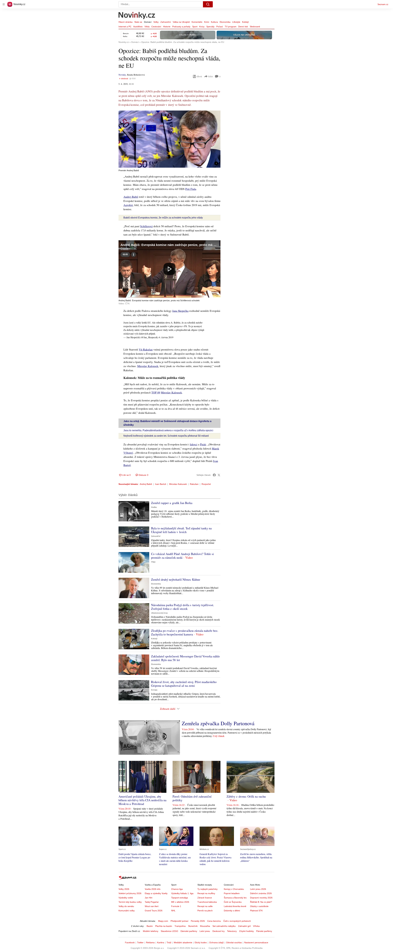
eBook (199, 76)
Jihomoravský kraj (159, 613)
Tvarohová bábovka (207, 902)
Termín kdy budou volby (130, 902)
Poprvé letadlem (232, 893)
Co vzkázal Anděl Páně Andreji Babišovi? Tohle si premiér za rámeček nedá (182, 556)
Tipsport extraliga (179, 897)
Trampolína (180, 926)
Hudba (154, 507)
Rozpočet (206, 484)
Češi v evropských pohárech (237, 921)
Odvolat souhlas (234, 942)
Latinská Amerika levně (235, 906)
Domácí (148, 22)
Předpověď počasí (179, 921)
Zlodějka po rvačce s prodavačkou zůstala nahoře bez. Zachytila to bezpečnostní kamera (184, 632)
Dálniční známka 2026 (261, 893)
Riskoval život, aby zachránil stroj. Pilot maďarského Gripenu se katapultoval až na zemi (184, 684)
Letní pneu (205, 931)
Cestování (156, 26)
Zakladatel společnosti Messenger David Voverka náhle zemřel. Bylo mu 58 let (185, 658)
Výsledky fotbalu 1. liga (182, 893)
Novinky (122, 74)
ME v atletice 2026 (180, 902)
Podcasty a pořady (181, 26)
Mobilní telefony (150, 931)
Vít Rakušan (146, 349)
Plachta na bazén (163, 926)
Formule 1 (176, 906)
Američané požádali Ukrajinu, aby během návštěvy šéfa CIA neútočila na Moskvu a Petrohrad (142, 800)
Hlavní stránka (125, 22)
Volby (156, 22)
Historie (166, 26)
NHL (173, 910)
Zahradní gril (244, 926)
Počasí (219, 26)
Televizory (232, 931)
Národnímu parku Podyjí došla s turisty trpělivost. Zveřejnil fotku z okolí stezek (182, 607)
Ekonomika (225, 22)
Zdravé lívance (204, 897)
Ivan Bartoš (160, 484)
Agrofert (128, 205)
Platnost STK (256, 910)
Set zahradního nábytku (224, 926)
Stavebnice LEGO (169, 931)
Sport (194, 26)
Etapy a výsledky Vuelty (156, 893)
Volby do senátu (126, 906)
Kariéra (160, 942)
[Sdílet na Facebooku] (214, 475)
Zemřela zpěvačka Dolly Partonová (218, 723)
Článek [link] (124, 248)
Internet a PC (125, 26)
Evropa (154, 690)
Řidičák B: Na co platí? (261, 902)
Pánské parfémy (264, 931)
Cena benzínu (214, 921)
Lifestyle (236, 22)
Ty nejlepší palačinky (207, 889)
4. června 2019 (166, 337)
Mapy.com (163, 921)
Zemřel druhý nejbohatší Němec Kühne (175, 579)
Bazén (150, 926)
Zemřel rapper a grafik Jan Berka (171, 503)
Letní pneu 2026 (258, 889)
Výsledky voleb (126, 897)
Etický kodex (201, 942)
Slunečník (193, 926)
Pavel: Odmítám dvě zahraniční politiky (192, 798)
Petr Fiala (190, 189)
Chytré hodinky (246, 931)
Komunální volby (127, 910)
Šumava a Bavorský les (235, 897)
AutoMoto (138, 26)
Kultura (214, 22)
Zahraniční (165, 22)
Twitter (140, 942)
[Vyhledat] (208, 4)
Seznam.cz (382, 4)
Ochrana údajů (216, 942)
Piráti (203, 444)
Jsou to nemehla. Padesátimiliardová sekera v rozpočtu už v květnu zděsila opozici (168, 430)
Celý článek (218, 736)
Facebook (130, 942)
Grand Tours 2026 (153, 910)
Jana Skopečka (180, 311)
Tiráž (169, 942)
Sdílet (210, 76)
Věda (147, 26)
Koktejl (245, 22)
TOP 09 (155, 392)
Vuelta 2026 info (152, 889)
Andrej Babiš (130, 197)
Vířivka (256, 926)
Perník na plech (205, 910)
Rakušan (194, 484)
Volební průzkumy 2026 (130, 893)
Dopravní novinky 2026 (261, 897)
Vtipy (153, 562)
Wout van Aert (151, 906)
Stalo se (138, 22)
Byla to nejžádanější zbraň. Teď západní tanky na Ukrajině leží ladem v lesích (181, 530)
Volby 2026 (124, 889)
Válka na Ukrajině (181, 22)
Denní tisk (243, 26)
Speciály (210, 26)
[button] (169, 139)
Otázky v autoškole (259, 906)
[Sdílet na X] (218, 475)
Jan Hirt (148, 897)
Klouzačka (205, 926)
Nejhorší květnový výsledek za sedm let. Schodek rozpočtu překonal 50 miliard (166, 435)
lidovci (193, 444)
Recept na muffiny (206, 893)
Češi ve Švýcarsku (233, 902)
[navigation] (3, 4)
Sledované (255, 26)
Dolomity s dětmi (232, 910)
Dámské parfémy (189, 931)
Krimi (206, 22)
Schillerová (146, 226)
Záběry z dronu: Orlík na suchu (246, 796)
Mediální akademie (183, 942)
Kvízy (201, 26)
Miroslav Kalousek (147, 366)
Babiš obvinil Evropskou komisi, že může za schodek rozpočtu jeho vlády (163, 217)
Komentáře (197, 22)
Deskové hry (218, 931)
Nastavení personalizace (256, 942)
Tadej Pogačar (152, 902)
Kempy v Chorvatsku (234, 889)
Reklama (150, 942)
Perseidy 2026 (198, 921)
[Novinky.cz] (137, 16)
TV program (230, 26)
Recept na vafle (205, 906)
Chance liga (177, 889)
